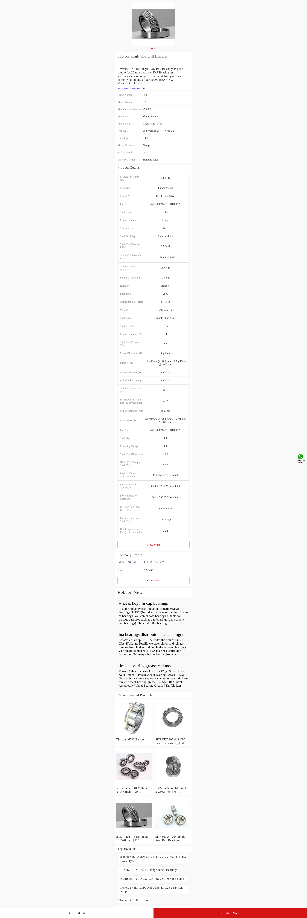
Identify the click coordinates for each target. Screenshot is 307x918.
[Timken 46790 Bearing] (134, 736)
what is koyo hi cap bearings (143, 603)
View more (153, 544)
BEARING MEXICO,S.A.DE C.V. (141, 562)
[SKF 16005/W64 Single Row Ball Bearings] (173, 833)
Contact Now (230, 913)
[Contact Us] (300, 459)
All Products (76, 913)
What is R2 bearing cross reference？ (131, 88)
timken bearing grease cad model (147, 665)
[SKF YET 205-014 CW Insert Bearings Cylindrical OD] (173, 736)
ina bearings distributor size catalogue (151, 634)
